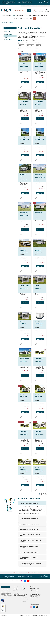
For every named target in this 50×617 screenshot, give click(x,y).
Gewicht (20, 45)
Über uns (23, 588)
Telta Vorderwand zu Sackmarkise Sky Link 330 (24, 103)
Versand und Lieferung (16, 589)
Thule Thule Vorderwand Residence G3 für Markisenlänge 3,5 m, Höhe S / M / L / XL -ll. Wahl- (39, 433)
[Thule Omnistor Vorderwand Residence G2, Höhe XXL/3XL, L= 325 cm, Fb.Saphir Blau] (24, 243)
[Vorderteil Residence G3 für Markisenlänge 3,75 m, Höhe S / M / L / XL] (24, 425)
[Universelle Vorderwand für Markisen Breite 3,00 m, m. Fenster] (24, 316)
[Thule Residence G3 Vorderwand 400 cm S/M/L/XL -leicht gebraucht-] (24, 389)
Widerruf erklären (5, 587)
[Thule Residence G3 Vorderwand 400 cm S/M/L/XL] (39, 389)
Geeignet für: (37, 42)
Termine (23, 596)
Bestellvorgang (16, 592)
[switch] (3, 610)
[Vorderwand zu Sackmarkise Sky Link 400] (39, 95)
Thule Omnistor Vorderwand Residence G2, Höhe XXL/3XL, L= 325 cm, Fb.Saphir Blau (24, 250)
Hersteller (26, 40)
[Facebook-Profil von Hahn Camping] (25, 581)
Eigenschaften (21, 42)
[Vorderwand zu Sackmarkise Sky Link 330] (24, 95)
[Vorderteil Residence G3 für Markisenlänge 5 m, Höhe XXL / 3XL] (39, 352)
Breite (33, 40)
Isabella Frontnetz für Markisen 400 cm (24, 139)
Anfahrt (43, 6)
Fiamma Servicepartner (24, 594)
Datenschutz (27, 615)
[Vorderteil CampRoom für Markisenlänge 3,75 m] (39, 316)
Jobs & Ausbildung (25, 599)
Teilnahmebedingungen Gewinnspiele (43, 615)
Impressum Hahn (22, 615)
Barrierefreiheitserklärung (18, 595)
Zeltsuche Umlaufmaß (26, 6)
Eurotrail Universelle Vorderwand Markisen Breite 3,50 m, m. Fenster (39, 287)
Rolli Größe (29, 48)
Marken (32, 6)
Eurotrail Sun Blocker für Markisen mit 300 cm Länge (39, 250)
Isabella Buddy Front (23, 175)
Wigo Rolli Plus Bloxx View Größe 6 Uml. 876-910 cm (40, 176)
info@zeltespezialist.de (36, 592)
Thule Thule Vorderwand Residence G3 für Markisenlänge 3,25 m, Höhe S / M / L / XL (25, 469)
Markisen (7, 28)
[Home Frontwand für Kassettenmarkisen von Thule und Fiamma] (39, 57)
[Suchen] (29, 10)
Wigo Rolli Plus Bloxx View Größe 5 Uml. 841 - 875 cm (24, 214)
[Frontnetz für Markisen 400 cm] (24, 132)
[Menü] (5, 605)
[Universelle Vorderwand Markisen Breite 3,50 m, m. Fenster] (39, 279)
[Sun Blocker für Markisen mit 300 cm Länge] (39, 243)
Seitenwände (7, 37)
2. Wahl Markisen (8, 33)
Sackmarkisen (7, 31)
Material (37, 45)
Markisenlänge (29, 45)
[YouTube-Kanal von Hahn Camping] (28, 581)
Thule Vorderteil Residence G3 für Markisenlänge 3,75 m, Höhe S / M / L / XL (25, 433)
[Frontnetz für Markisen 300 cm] (39, 132)
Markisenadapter (8, 34)
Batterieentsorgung (17, 594)
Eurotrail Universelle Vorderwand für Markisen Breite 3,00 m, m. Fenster (24, 323)
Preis (37, 48)
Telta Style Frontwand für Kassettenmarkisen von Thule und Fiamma (24, 65)
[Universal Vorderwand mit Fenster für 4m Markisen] (24, 279)
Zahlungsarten (16, 590)
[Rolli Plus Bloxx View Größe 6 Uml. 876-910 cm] (39, 168)
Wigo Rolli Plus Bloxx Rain (39, 213)
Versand (8, 589)
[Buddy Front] (24, 168)
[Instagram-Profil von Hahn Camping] (21, 581)
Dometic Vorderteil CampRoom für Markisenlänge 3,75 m (39, 323)
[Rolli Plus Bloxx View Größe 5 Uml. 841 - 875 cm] (24, 206)
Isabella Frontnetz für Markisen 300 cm (39, 139)
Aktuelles (23, 595)
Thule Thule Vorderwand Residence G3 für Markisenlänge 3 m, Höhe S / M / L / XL (39, 469)
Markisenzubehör (8, 39)
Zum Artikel (24, 82)
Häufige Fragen (38, 6)
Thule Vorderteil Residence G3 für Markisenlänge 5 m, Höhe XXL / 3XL (39, 360)
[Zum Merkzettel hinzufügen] (30, 54)
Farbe (29, 42)
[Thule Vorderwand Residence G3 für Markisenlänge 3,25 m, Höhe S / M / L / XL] (24, 462)
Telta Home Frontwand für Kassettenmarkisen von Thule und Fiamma (39, 65)
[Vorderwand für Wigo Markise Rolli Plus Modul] (24, 352)
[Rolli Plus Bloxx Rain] (39, 206)
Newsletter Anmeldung (24, 601)
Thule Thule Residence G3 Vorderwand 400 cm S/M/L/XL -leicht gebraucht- (24, 396)
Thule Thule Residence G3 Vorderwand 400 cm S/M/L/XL (39, 396)
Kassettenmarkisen (8, 29)
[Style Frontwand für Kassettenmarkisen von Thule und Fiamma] (24, 57)
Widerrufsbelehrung (35, 615)
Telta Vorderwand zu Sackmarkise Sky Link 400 (39, 103)
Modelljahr (21, 48)
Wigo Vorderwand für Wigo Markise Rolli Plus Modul (24, 360)
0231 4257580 (45, 2)
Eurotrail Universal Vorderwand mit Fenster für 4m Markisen (24, 287)
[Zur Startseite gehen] (6, 10)
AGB (30, 615)
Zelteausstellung (24, 597)
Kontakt (47, 6)
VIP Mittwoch (24, 592)
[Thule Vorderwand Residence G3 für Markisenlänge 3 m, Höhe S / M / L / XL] (39, 462)
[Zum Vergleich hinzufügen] (21, 87)
